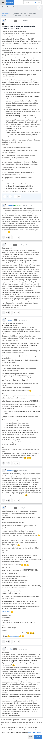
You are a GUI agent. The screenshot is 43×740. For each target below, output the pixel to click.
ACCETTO (38, 736)
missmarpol (10, 205)
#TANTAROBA (6, 612)
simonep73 (10, 470)
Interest (7, 8)
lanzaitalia (10, 245)
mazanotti (10, 21)
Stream (2, 8)
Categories (14, 8)
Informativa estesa (34, 732)
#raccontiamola (14, 636)
